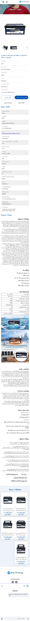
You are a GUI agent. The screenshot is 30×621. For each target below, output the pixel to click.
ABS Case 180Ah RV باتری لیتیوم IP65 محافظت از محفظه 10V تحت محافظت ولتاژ (21, 509)
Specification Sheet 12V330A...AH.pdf (11, 133)
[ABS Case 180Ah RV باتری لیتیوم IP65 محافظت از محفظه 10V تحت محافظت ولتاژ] (21, 500)
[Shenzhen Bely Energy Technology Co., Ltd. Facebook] (16, 582)
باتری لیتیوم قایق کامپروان (20, 477)
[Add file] (28, 618)
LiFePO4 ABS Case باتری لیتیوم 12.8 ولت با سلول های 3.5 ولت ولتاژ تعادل (21, 558)
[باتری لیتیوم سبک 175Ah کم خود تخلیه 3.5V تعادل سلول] (8, 524)
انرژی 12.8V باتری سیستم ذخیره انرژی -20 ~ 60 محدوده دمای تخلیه (21, 534)
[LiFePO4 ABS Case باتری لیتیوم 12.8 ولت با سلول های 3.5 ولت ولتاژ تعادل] (21, 549)
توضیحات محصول (8, 102)
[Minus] (2, 586)
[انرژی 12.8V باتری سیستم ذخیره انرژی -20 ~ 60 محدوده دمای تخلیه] (21, 524)
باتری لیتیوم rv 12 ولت (12, 474)
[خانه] (15, 573)
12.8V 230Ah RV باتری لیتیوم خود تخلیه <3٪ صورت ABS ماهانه (8, 509)
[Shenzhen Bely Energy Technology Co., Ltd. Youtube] (13, 582)
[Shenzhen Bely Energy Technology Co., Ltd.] (24, 2)
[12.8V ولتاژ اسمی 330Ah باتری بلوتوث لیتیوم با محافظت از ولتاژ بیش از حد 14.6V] (15, 29)
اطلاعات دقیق (21, 102)
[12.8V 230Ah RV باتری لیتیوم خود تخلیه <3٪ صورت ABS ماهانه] (8, 500)
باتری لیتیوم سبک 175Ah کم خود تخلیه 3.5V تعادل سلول (8, 534)
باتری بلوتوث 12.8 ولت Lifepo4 (19, 481)
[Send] (2, 618)
